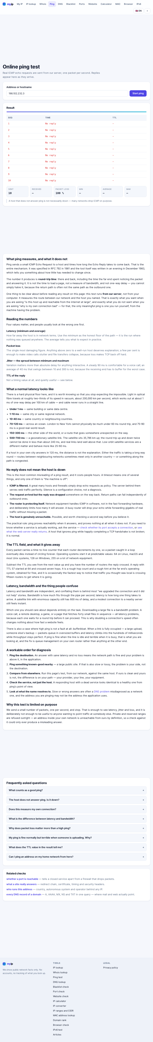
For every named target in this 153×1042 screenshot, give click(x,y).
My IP (20, 4)
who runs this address (19, 889)
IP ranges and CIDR (63, 1010)
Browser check (61, 1025)
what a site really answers (21, 884)
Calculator (106, 4)
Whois (42, 4)
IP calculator (59, 1001)
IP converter (59, 1005)
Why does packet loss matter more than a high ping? (40, 828)
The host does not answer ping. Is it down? (34, 799)
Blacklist (70, 4)
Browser (128, 4)
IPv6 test (57, 1029)
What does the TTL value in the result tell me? (36, 847)
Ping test (57, 977)
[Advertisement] (76, 40)
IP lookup (31, 4)
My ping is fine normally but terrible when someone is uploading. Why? (50, 837)
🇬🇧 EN (138, 10)
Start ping (138, 93)
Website (92, 4)
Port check (59, 991)
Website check (60, 996)
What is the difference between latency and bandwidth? (42, 818)
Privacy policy (110, 967)
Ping (52, 4)
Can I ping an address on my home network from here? (41, 856)
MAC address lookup (64, 1015)
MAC (117, 4)
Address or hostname (19, 87)
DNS (60, 4)
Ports (82, 4)
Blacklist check (61, 986)
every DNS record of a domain (23, 894)
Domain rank (59, 1020)
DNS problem (102, 691)
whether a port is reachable (22, 878)
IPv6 (139, 4)
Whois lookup (60, 972)
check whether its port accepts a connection (106, 527)
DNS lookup (59, 982)
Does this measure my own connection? (32, 809)
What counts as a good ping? (26, 790)
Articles (57, 1034)
